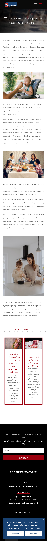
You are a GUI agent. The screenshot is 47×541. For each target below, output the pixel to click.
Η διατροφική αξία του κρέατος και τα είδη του (33, 359)
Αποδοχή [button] (33, 533)
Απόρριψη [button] (15, 533)
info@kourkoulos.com (27, 500)
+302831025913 (26, 497)
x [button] (43, 519)
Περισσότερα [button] (35, 528)
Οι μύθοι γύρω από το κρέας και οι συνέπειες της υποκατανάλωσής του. (13, 363)
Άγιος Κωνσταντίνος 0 (28, 503)
